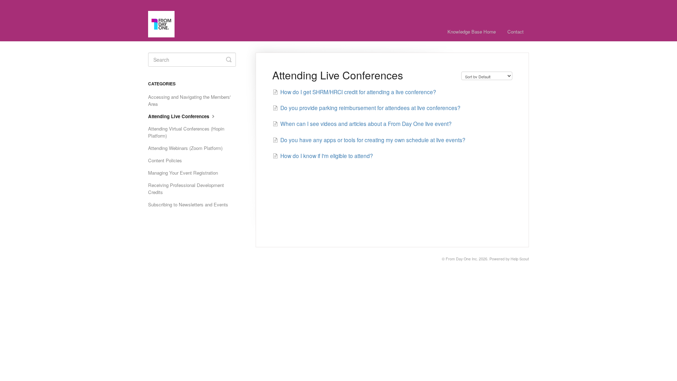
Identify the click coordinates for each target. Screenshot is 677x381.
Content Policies (165, 160)
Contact (515, 31)
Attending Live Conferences (179, 116)
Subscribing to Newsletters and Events (188, 204)
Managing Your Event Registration (183, 172)
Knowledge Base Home (471, 31)
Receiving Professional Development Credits (186, 188)
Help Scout (520, 258)
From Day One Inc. (462, 258)
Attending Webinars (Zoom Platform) (185, 148)
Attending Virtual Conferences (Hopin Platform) (186, 132)
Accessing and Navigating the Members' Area (189, 100)
